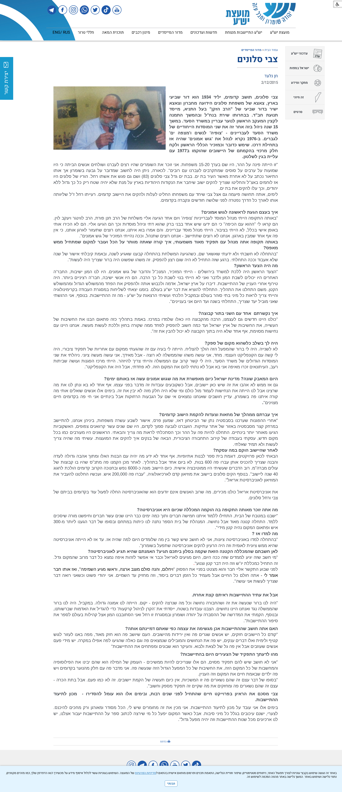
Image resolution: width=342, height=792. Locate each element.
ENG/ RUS (61, 32)
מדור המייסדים (170, 32)
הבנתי (171, 783)
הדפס (163, 742)
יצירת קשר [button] (6, 83)
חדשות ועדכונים (203, 32)
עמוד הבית (271, 50)
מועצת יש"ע (279, 32)
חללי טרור (86, 32)
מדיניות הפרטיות (145, 773)
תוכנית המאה (113, 32)
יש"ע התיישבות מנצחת (243, 32)
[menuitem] (279, 32)
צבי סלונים (257, 59)
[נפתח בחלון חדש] (116, 9)
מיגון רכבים (141, 32)
